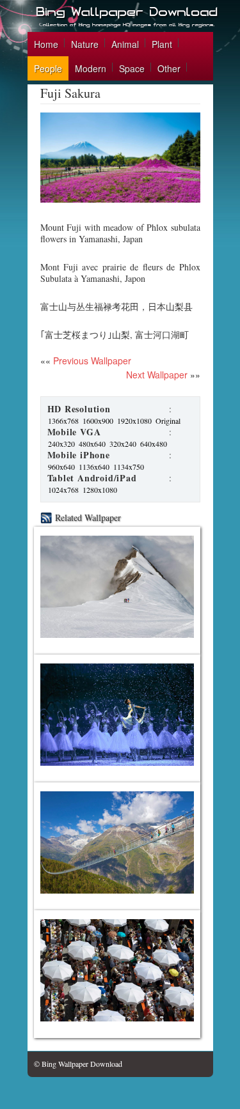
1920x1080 (134, 420)
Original (168, 420)
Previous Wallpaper (91, 360)
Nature (85, 44)
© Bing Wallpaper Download (78, 1064)
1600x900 (98, 420)
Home (46, 44)
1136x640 (94, 466)
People (48, 68)
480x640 (92, 443)
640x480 (153, 443)
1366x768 (63, 420)
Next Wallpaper (157, 374)
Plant (162, 44)
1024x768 (63, 490)
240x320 (61, 443)
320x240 (122, 443)
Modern (90, 68)
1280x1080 (100, 490)
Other (168, 68)
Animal (125, 44)
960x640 (61, 466)
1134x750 (128, 466)
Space (132, 68)
